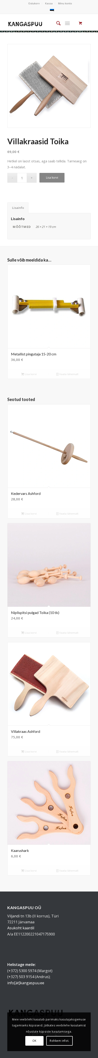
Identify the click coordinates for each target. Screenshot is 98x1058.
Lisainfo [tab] (18, 208)
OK (34, 1041)
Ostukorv (34, 3)
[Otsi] (56, 23)
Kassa (49, 3)
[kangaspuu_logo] (25, 23)
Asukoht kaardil (20, 927)
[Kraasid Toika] (49, 86)
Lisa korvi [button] (30, 374)
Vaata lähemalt (68, 374)
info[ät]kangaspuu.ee (25, 982)
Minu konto (65, 3)
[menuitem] (34, 3)
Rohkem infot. (59, 1041)
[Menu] (67, 23)
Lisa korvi (52, 178)
